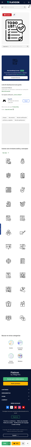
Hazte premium (15, 383)
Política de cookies (8, 422)
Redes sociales (15, 403)
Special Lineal (8, 109)
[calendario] (8, 190)
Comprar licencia (15, 77)
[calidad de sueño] (22, 275)
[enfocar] (8, 261)
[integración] (22, 161)
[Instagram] (19, 407)
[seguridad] (8, 175)
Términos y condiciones (9, 421)
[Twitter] (11, 407)
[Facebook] (7, 407)
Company (4, 400)
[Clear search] (21, 7)
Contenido (5, 389)
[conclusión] (8, 247)
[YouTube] (23, 407)
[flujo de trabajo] (22, 247)
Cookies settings (16, 424)
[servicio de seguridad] (8, 318)
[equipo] (8, 232)
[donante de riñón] (22, 289)
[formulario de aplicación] (22, 175)
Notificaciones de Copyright (21, 422)
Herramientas (6, 393)
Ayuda (3, 396)
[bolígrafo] (22, 232)
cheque (5, 117)
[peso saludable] (8, 304)
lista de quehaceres (20, 120)
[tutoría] (8, 161)
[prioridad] (22, 218)
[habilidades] (22, 261)
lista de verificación (22, 117)
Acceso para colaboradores (15, 379)
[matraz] (8, 204)
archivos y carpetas (8, 120)
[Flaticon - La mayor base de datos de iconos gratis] (13, 2)
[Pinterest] (15, 407)
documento (12, 117)
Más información (21, 74)
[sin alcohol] (22, 190)
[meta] (22, 204)
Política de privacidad (22, 421)
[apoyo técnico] (22, 318)
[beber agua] (22, 304)
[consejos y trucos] (8, 275)
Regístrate (15, 417)
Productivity (15, 107)
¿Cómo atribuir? (17, 94)
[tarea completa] (8, 218)
